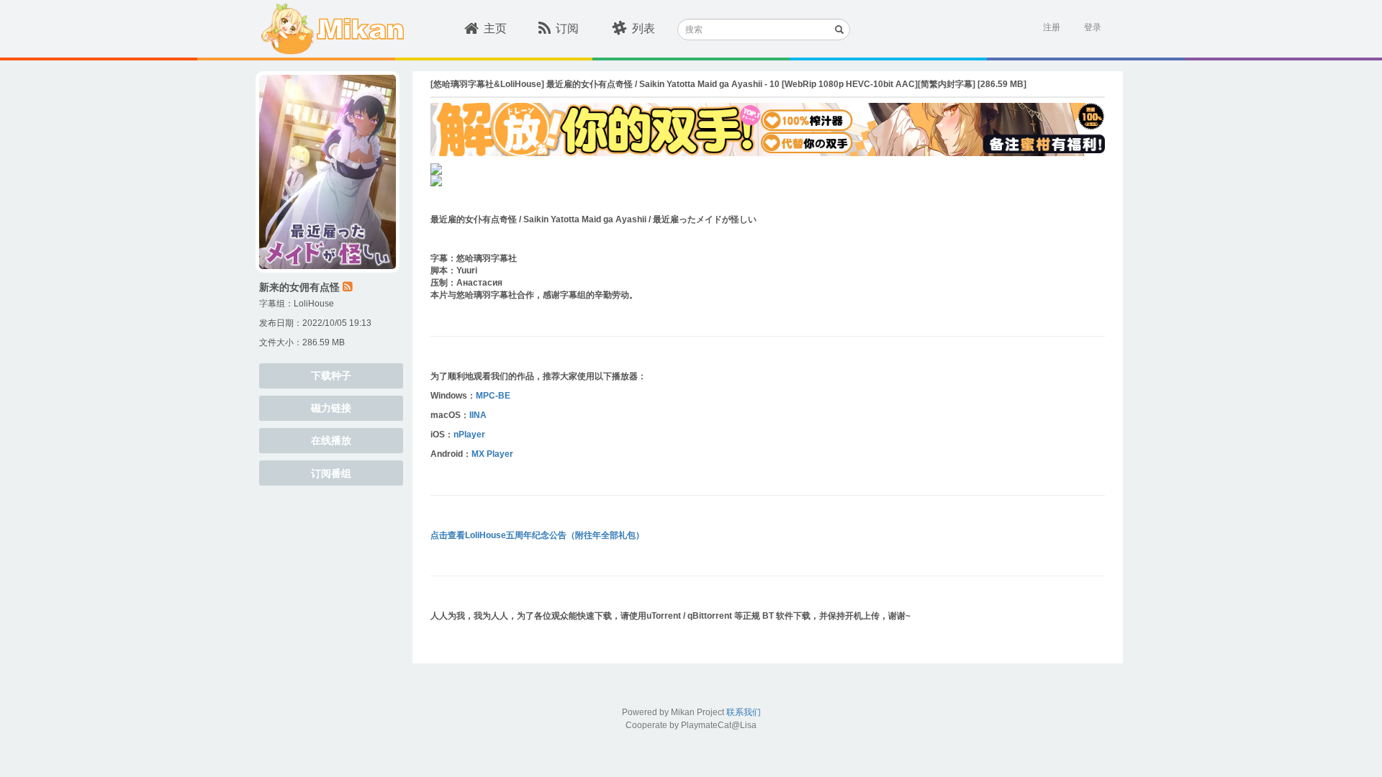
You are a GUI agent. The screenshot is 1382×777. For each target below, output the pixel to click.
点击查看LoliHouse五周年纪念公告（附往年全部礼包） (537, 535)
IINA (478, 415)
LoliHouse (314, 304)
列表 (643, 28)
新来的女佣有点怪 (299, 287)
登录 (1092, 27)
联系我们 (743, 712)
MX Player (492, 454)
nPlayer (469, 435)
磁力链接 (331, 408)
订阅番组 (331, 473)
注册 (1051, 27)
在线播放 (331, 440)
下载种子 (331, 375)
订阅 (567, 28)
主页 (495, 28)
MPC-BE (493, 396)
